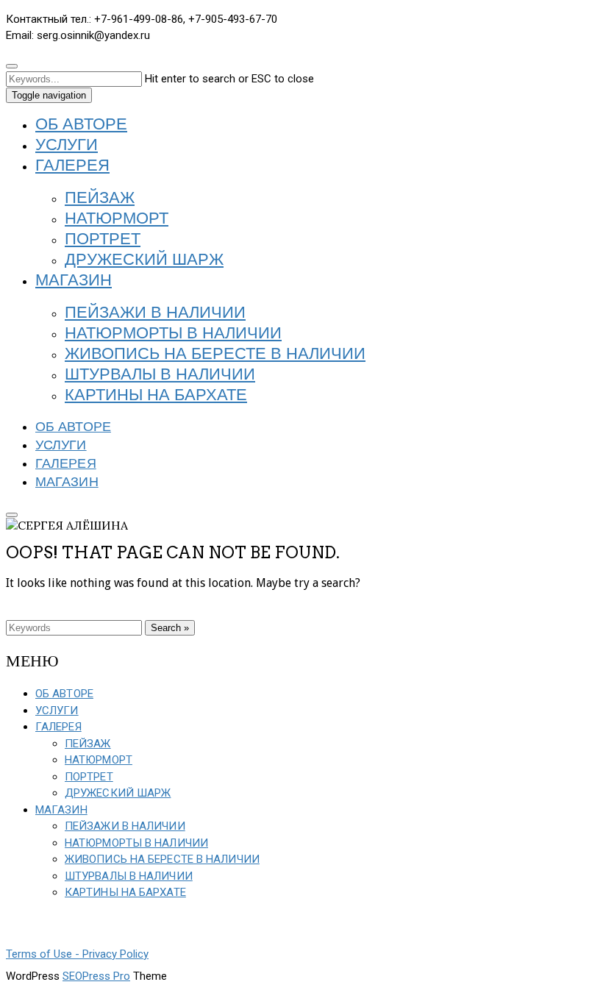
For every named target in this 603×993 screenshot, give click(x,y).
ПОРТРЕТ (102, 239)
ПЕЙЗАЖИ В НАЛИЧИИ (155, 313)
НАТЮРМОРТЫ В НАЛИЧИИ (173, 334)
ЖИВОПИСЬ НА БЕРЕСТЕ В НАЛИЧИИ (215, 354)
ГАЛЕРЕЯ (72, 166)
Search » (170, 627)
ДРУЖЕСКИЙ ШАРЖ (144, 260)
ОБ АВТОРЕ (81, 125)
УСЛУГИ (66, 145)
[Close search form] (12, 66)
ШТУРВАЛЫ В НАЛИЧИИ (160, 375)
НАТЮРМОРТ (116, 219)
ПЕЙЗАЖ (100, 198)
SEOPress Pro (96, 976)
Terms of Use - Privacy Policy (77, 954)
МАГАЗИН (73, 281)
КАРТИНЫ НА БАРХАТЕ (156, 395)
